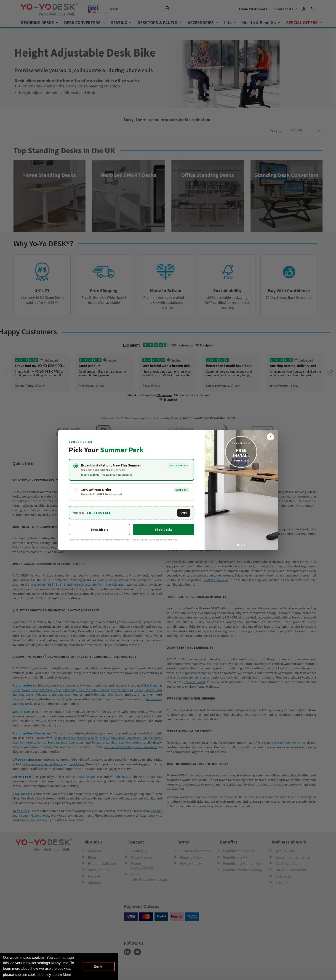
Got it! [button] (99, 966)
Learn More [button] (62, 975)
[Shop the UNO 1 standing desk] (241, 490)
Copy (183, 512)
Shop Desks (163, 529)
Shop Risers (99, 529)
